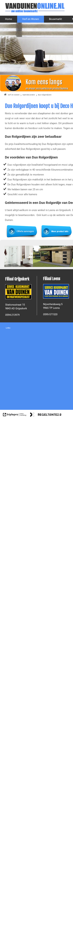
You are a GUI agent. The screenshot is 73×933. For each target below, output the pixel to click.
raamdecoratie (28, 95)
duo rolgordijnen (44, 95)
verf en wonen (14, 95)
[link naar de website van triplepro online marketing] (15, 415)
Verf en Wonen (30, 19)
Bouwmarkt (55, 19)
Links (8, 328)
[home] (5, 94)
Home (8, 19)
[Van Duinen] (35, 7)
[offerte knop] (22, 237)
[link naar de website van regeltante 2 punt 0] (46, 415)
